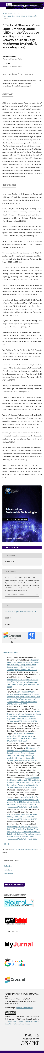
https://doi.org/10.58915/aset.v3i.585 (20, 74)
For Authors (8, 870)
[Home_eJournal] (19, 906)
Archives (13, 14)
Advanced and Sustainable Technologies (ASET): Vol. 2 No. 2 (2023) (24, 684)
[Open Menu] (2, 4)
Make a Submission (14, 885)
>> (11, 844)
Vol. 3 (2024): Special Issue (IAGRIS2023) (19, 16)
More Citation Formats (15, 595)
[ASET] (21, 948)
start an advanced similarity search (24, 850)
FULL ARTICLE (12, 547)
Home (5, 14)
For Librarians (8, 874)
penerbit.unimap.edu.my (24, 1008)
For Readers (8, 866)
